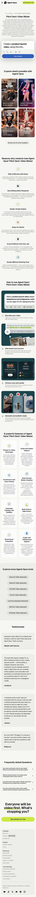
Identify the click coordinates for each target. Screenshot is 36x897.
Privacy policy (7, 871)
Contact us (6, 838)
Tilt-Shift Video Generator (18, 589)
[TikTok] (8, 891)
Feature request (7, 844)
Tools (4, 847)
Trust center (6, 879)
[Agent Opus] (10, 2)
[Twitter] (12, 891)
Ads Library (6, 863)
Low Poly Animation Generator (18, 601)
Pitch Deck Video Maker (22, 13)
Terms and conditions (9, 869)
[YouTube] (4, 891)
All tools (9, 13)
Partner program (7, 855)
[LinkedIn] (20, 891)
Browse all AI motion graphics (18, 143)
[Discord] (16, 891)
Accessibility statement (9, 876)
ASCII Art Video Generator (18, 607)
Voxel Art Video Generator (18, 577)
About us (5, 833)
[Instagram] (24, 891)
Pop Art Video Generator (18, 595)
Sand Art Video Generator (18, 583)
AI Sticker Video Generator (18, 613)
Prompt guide (6, 858)
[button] (2, 2)
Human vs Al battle (8, 860)
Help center (6, 853)
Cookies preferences (9, 874)
